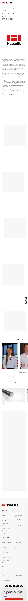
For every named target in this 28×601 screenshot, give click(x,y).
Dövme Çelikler (18, 525)
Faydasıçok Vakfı (5, 530)
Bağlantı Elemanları (19, 545)
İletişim (7, 135)
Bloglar (3, 539)
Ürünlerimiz (18, 510)
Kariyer (3, 578)
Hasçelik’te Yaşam (6, 580)
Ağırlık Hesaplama (6, 545)
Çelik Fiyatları (5, 552)
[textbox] (5, 455)
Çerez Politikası (18, 575)
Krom (3, 566)
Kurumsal (4, 510)
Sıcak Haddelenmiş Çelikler (19, 516)
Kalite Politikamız (5, 523)
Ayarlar (20, 599)
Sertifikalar (4, 525)
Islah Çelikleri (5, 555)
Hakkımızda (4, 513)
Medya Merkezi (5, 520)
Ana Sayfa (4, 8)
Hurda (3, 550)
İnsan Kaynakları (6, 573)
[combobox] (5, 455)
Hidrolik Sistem (18, 542)
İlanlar (3, 575)
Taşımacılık (17, 550)
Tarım (16, 547)
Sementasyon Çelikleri (7, 557)
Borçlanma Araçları (6, 528)
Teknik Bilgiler (6, 537)
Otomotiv (17, 539)
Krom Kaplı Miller (18, 513)
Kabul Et (7, 599)
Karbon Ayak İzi (5, 569)
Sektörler (17, 537)
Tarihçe (3, 515)
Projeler (3, 533)
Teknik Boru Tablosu (6, 542)
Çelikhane (4, 547)
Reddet (14, 599)
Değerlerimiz (4, 518)
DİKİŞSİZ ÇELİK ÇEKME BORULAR (17, 8)
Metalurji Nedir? (5, 560)
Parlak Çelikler (18, 519)
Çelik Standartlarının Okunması (6, 563)
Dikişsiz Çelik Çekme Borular (19, 522)
